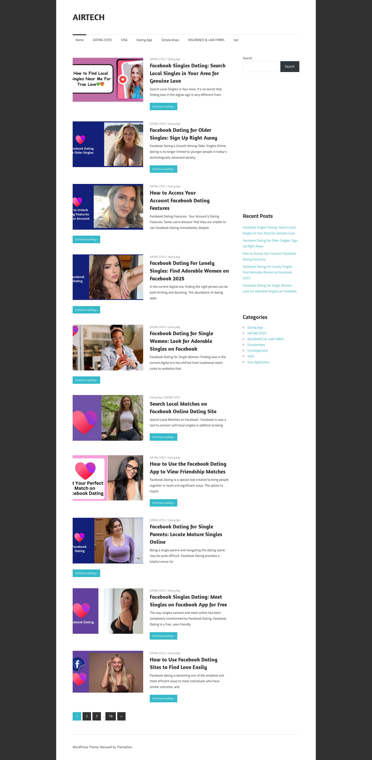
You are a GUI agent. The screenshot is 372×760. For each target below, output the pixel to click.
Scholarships (170, 39)
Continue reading (162, 106)
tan (236, 39)
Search (247, 58)
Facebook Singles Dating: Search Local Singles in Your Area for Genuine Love (188, 73)
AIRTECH (89, 17)
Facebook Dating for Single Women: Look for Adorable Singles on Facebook (181, 341)
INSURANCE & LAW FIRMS (206, 39)
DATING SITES (102, 39)
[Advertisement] (271, 140)
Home (79, 39)
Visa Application (258, 362)
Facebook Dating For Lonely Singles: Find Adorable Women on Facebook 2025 (189, 270)
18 (111, 716)
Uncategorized (257, 350)
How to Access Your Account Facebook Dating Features (180, 200)
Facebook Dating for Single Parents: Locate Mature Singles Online (186, 534)
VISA (124, 39)
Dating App (144, 39)
